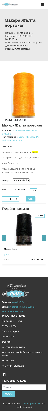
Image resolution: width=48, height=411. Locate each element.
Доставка (9, 360)
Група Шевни (24, 33)
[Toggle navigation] (42, 4)
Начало (9, 33)
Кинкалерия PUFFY (32, 403)
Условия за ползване (14, 347)
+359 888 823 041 (21, 302)
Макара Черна (10, 249)
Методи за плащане (14, 366)
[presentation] (4, 238)
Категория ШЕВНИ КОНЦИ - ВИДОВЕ (19, 37)
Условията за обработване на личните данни (22, 354)
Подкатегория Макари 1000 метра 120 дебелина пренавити (23, 44)
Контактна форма (13, 311)
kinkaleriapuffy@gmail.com (21, 307)
